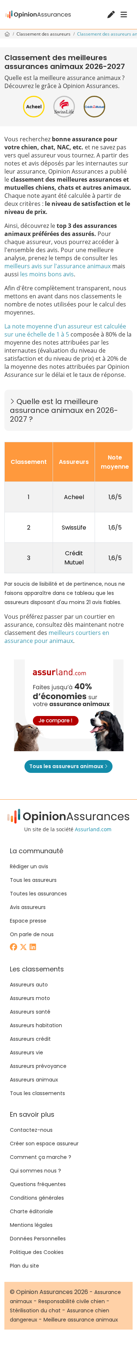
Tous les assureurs (33, 880)
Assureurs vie (26, 1052)
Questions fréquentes (38, 1184)
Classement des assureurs (44, 34)
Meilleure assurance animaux (80, 1319)
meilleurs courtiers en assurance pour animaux (56, 637)
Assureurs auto (29, 984)
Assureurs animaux (34, 1079)
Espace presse (28, 920)
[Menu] (124, 15)
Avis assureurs (28, 907)
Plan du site (24, 1265)
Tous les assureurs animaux (66, 766)
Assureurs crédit (30, 1039)
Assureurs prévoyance (38, 1066)
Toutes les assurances (38, 893)
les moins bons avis (47, 274)
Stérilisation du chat (35, 1310)
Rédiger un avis (29, 866)
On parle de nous (32, 934)
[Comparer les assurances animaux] (68, 705)
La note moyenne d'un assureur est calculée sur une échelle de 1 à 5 (65, 330)
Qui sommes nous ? (35, 1170)
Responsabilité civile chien (71, 1301)
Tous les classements (37, 1093)
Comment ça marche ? (40, 1157)
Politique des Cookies (37, 1252)
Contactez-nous (31, 1130)
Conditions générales (37, 1198)
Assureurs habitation (36, 1025)
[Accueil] (38, 14)
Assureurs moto (30, 998)
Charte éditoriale (31, 1211)
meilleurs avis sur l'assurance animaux (57, 266)
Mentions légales (31, 1225)
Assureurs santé (30, 1011)
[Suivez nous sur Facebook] (14, 948)
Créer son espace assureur (44, 1143)
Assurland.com (93, 829)
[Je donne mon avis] (111, 15)
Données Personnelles (38, 1238)
